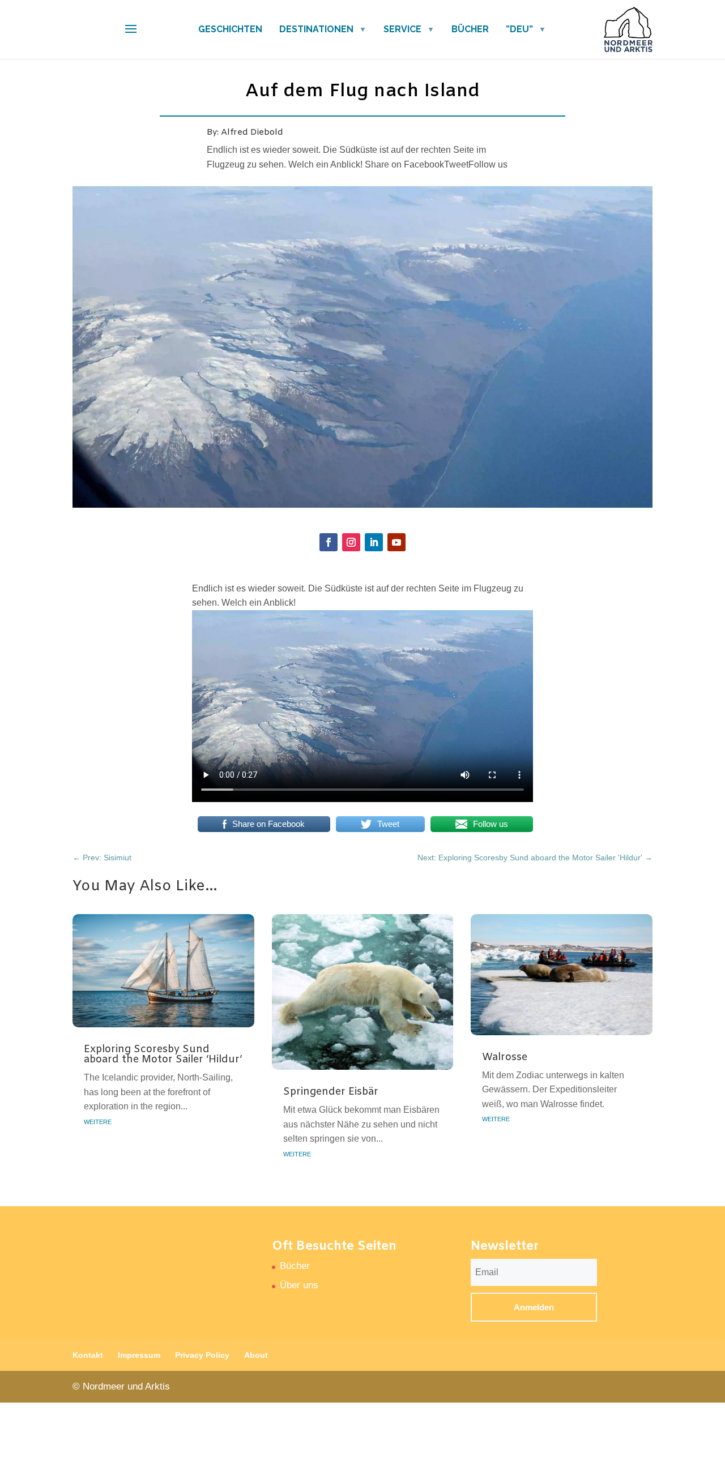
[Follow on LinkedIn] (374, 542)
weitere (98, 1121)
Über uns (299, 1285)
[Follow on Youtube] (396, 542)
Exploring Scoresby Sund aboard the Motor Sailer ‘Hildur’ (163, 1054)
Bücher (470, 29)
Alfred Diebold (252, 132)
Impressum (139, 1355)
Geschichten (230, 29)
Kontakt (87, 1355)
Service (402, 29)
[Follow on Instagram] (351, 542)
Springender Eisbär (330, 1092)
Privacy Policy (202, 1355)
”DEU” (519, 29)
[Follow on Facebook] (328, 542)
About (256, 1355)
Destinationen (316, 29)
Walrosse (504, 1057)
